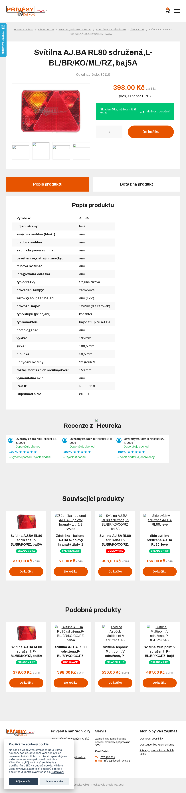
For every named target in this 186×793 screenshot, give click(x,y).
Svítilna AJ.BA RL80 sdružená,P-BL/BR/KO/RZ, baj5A (26, 540)
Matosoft (120, 784)
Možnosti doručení (157, 111)
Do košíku (150, 132)
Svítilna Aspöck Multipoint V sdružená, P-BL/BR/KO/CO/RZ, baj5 (115, 655)
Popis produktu (47, 184)
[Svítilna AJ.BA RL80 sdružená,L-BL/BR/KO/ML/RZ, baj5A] (51, 111)
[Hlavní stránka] (26, 11)
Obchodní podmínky (151, 738)
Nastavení (57, 771)
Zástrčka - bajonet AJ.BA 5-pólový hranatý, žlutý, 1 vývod (71, 542)
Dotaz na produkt (136, 184)
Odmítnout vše (54, 781)
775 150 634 (107, 757)
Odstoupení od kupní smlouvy (157, 744)
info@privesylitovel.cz (117, 760)
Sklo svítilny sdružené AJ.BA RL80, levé (159, 540)
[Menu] (177, 11)
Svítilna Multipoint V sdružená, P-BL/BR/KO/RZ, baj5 (159, 651)
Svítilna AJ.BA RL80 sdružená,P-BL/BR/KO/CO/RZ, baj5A (115, 542)
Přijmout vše (23, 781)
